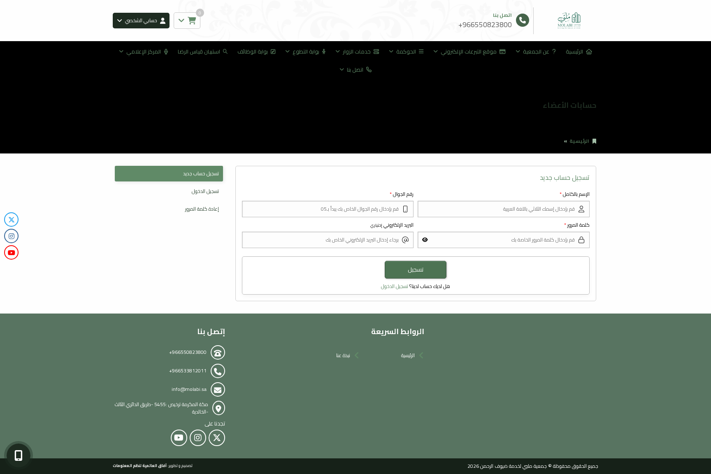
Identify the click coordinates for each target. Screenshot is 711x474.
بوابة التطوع (306, 51)
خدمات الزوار (357, 51)
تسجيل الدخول (394, 286)
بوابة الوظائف (252, 51)
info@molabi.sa (189, 389)
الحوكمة (406, 51)
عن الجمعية (536, 51)
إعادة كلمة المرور (202, 209)
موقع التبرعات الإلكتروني (469, 51)
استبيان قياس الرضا (199, 51)
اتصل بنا (355, 69)
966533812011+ (188, 370)
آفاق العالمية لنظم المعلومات (140, 465)
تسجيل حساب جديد (201, 173)
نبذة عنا (343, 355)
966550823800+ (188, 352)
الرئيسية (574, 51)
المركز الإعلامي (143, 51)
